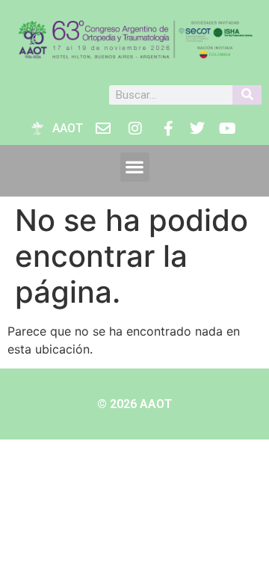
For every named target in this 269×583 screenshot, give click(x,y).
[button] (134, 167)
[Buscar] (247, 95)
